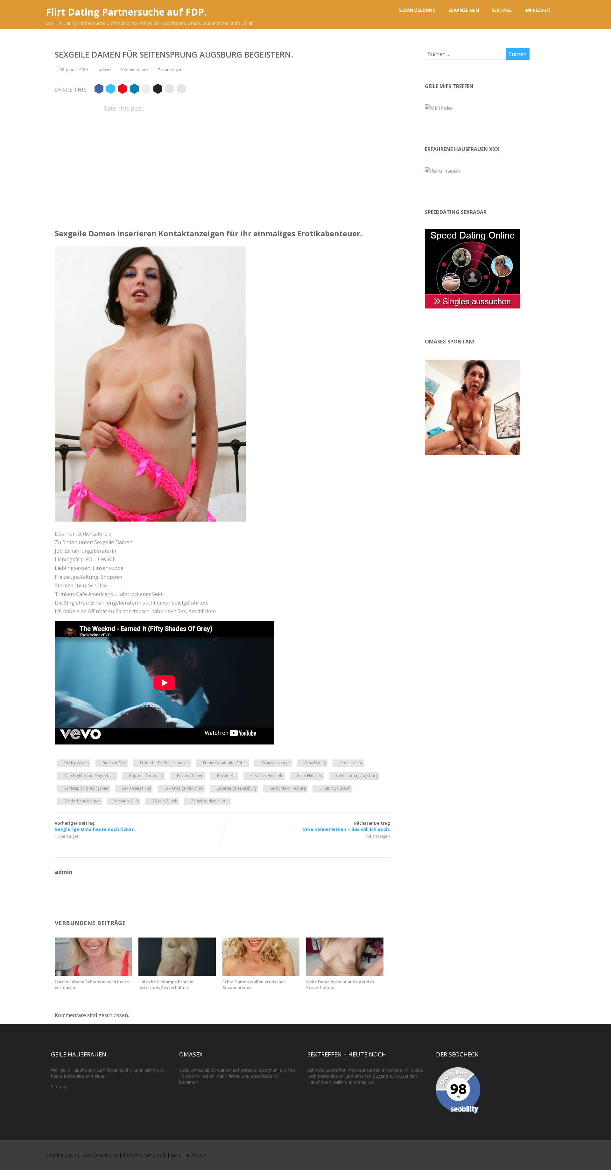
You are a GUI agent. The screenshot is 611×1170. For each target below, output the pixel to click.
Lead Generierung (99, 1155)
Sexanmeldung (417, 10)
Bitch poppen (76, 762)
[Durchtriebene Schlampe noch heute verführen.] (93, 973)
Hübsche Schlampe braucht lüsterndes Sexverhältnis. (166, 984)
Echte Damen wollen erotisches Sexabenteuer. (253, 984)
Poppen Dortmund (146, 775)
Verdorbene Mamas (82, 801)
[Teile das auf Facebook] (99, 90)
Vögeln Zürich (164, 801)
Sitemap (59, 1086)
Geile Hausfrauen (188, 1155)
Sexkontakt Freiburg (288, 788)
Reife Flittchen (309, 775)
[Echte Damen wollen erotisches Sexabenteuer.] (260, 973)
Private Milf (227, 775)
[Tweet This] (110, 90)
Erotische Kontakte (142, 1155)
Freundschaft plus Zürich (225, 762)
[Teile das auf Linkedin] (134, 90)
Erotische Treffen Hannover (164, 762)
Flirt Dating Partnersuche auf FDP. (126, 11)
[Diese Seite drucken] (181, 90)
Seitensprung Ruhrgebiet (86, 788)
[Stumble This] (146, 90)
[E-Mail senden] (169, 90)
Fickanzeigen (170, 70)
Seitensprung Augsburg (357, 775)
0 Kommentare (134, 70)
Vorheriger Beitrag (95, 826)
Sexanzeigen (463, 10)
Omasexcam (351, 762)
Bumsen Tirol (114, 762)
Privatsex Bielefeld (267, 775)
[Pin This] (122, 90)
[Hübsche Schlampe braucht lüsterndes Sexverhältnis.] (176, 973)
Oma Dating (315, 762)
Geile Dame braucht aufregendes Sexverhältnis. (340, 984)
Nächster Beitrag (346, 826)
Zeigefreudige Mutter (210, 801)
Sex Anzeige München (184, 788)
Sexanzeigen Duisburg (236, 788)
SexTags (502, 10)
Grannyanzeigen (276, 762)
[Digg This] (157, 90)
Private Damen (190, 775)
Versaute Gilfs (126, 801)
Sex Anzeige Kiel (136, 788)
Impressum (537, 10)
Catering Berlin (61, 1155)
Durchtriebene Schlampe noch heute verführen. (92, 984)
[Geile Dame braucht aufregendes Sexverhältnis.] (344, 973)
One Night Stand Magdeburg (90, 775)
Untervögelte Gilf (335, 788)
